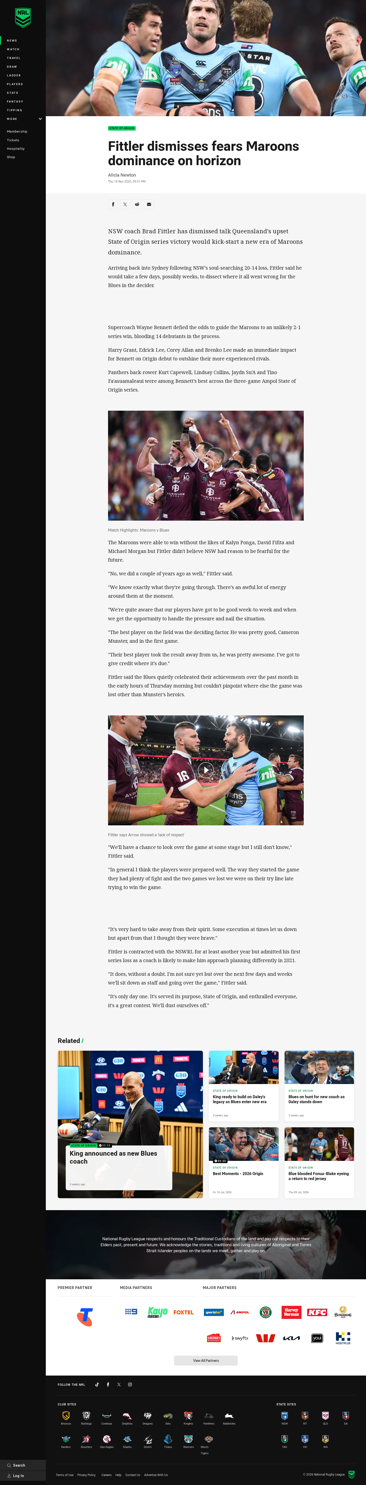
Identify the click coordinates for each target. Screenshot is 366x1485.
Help (119, 1475)
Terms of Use (64, 1475)
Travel (14, 58)
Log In (18, 1475)
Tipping (14, 110)
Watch (13, 49)
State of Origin (122, 128)
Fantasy (15, 101)
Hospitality (16, 148)
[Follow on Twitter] (119, 1384)
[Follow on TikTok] (97, 1384)
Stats (13, 93)
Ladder (14, 75)
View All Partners (206, 1360)
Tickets (13, 140)
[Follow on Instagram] (130, 1384)
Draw (12, 66)
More (12, 119)
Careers (107, 1475)
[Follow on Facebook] (108, 1384)
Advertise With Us (156, 1475)
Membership (17, 131)
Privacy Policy (86, 1475)
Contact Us (132, 1475)
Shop (11, 157)
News (12, 40)
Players (15, 84)
